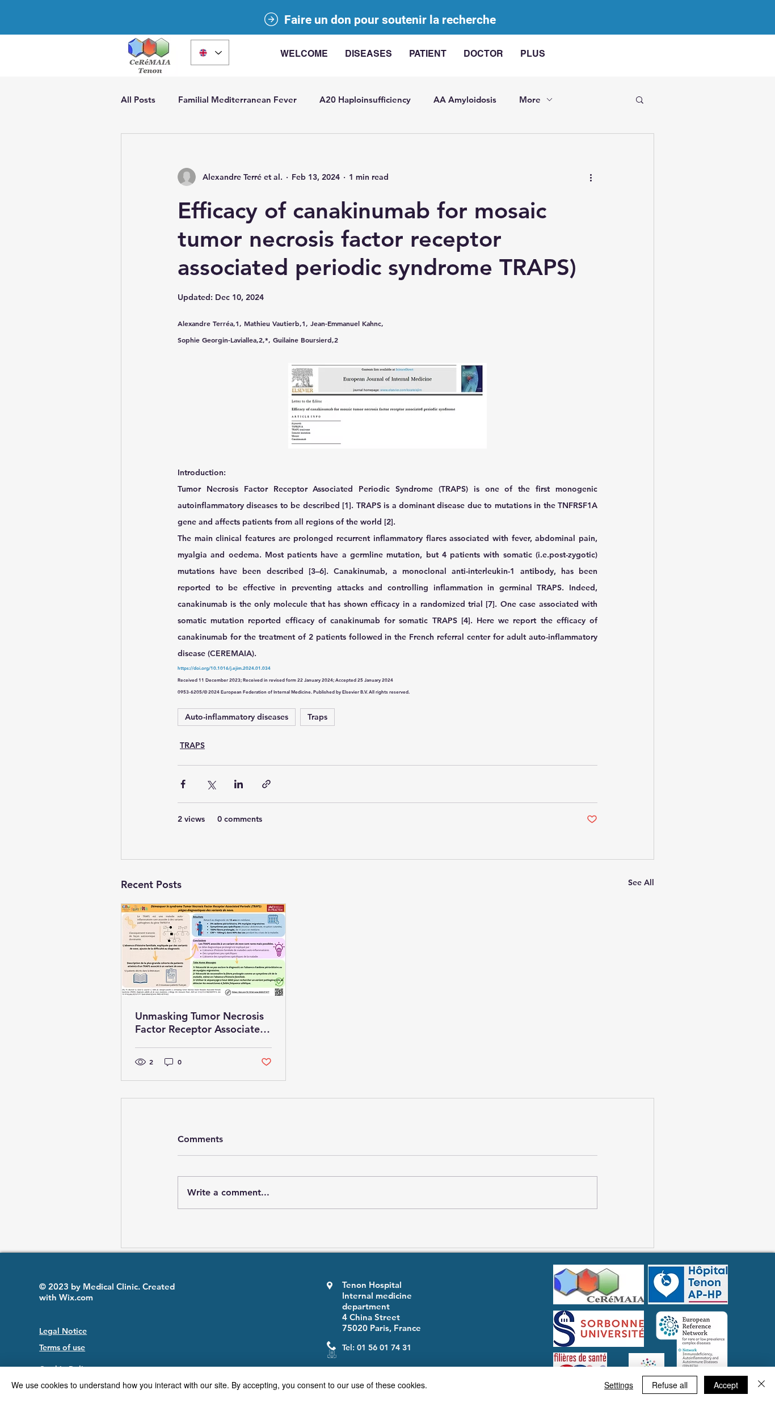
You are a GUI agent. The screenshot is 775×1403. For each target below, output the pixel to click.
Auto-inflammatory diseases (236, 717)
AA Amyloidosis (464, 99)
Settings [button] (618, 1385)
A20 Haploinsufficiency (365, 99)
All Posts (138, 99)
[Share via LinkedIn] (238, 784)
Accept (726, 1385)
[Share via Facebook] (183, 784)
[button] (368, 54)
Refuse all (670, 1385)
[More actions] (590, 177)
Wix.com (76, 1297)
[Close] (761, 1385)
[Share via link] (266, 784)
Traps (317, 717)
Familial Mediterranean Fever (237, 99)
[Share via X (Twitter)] (210, 784)
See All (641, 882)
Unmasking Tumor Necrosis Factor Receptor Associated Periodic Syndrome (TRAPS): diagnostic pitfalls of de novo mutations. (201, 1022)
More (530, 99)
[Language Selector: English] (210, 52)
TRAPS (192, 745)
